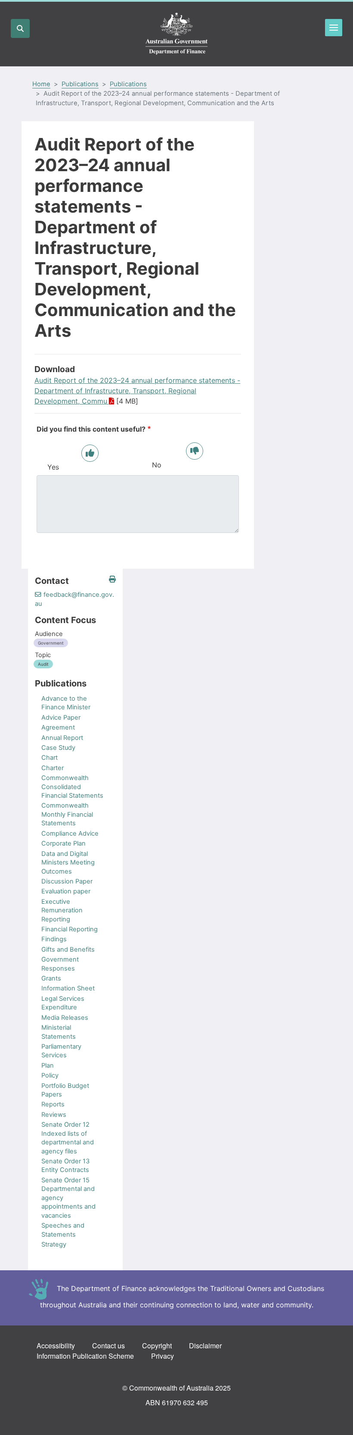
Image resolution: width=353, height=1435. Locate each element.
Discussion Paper (67, 881)
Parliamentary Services (61, 1051)
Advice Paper (61, 717)
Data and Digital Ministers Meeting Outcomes (68, 862)
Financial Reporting (69, 929)
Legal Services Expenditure (62, 1003)
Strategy (53, 1244)
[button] (112, 579)
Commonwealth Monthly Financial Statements (67, 814)
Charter (52, 768)
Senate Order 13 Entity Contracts (65, 1165)
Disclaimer (205, 1345)
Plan (47, 1065)
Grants (51, 978)
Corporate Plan (63, 843)
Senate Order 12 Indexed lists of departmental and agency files (67, 1138)
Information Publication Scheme (85, 1356)
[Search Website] (20, 28)
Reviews (53, 1115)
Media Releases (64, 1017)
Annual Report (62, 738)
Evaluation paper (65, 891)
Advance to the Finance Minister (65, 703)
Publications (80, 84)
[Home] (176, 34)
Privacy (162, 1356)
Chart (49, 757)
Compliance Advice (70, 833)
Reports (53, 1104)
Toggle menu (333, 27)
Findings (54, 939)
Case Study (58, 748)
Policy (50, 1075)
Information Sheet (68, 988)
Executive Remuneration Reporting (62, 910)
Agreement (58, 727)
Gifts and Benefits (68, 949)
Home (41, 84)
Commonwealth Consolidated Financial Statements (72, 786)
